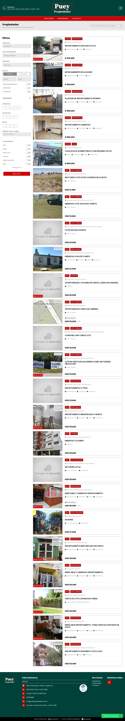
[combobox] (16, 55)
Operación (6, 43)
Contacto (76, 18)
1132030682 (30, 697)
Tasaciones (49, 18)
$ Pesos (10, 74)
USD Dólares (23, 74)
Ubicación (6, 61)
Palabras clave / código (10, 131)
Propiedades (63, 18)
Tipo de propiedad (9, 52)
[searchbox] (17, 55)
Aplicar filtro (17, 174)
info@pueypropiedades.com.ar (36, 701)
